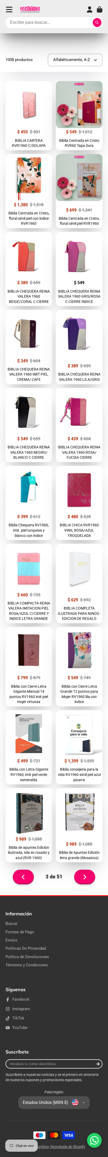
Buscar (12, 923)
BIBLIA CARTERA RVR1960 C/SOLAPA (29, 115)
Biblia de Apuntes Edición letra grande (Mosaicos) (79, 825)
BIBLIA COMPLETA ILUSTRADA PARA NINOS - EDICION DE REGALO (79, 583)
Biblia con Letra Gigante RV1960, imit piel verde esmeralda (29, 747)
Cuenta (90, 9)
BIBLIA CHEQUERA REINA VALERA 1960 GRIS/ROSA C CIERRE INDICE (79, 269)
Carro (99, 9)
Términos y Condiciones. (27, 965)
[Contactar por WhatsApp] (94, 1140)
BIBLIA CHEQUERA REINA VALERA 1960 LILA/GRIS (79, 347)
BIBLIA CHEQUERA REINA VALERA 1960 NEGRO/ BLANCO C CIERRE (29, 425)
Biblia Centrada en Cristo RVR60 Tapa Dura (79, 115)
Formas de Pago (20, 932)
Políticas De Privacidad (26, 948)
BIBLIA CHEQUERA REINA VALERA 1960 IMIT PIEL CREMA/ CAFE (29, 347)
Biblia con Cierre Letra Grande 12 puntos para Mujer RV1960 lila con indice (79, 666)
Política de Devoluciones (27, 956)
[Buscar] (97, 22)
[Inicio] (30, 9)
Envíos (11, 940)
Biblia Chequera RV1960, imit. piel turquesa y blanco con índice (29, 503)
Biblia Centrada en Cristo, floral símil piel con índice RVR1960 (29, 191)
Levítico (42, 1147)
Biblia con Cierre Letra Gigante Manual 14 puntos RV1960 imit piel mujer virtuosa (29, 666)
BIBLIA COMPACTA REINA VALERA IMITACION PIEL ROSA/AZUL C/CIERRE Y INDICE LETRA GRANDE (29, 583)
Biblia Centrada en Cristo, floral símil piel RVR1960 (79, 191)
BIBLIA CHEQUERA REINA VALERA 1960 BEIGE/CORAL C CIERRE (29, 269)
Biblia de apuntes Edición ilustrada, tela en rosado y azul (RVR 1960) (29, 825)
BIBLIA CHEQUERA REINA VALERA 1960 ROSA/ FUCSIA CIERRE (79, 425)
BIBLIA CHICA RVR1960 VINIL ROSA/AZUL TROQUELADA (79, 503)
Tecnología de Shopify (67, 1147)
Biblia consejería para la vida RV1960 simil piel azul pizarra (79, 747)
